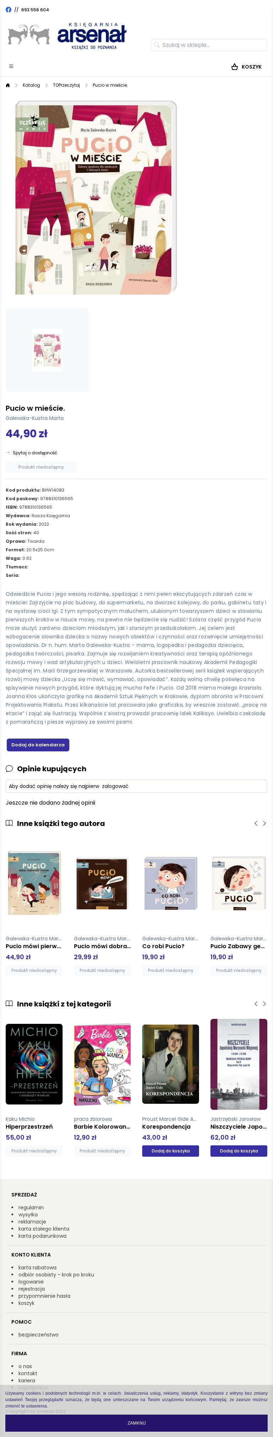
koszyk (26, 1303)
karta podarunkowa (42, 1235)
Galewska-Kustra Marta (35, 418)
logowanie (31, 1281)
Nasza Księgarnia (51, 516)
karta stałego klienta (43, 1228)
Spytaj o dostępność (35, 453)
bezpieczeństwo (38, 1334)
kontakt (27, 1373)
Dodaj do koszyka (171, 1151)
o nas (25, 1366)
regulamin (31, 1207)
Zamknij (137, 1423)
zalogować (115, 786)
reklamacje (32, 1221)
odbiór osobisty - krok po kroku (56, 1274)
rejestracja (31, 1288)
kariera (26, 1380)
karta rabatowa (37, 1267)
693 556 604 (35, 10)
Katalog (31, 85)
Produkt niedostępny (41, 467)
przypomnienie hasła (44, 1296)
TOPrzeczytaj (66, 85)
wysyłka (28, 1214)
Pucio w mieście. (110, 85)
